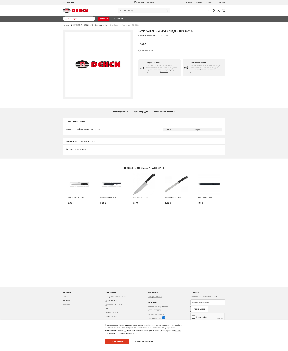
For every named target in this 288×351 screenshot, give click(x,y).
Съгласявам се (117, 341)
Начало (66, 25)
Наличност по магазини (150, 55)
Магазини (118, 19)
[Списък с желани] (213, 10)
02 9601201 (70, 2)
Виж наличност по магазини (76, 149)
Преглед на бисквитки (144, 341)
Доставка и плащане (114, 304)
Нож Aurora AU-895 (108, 197)
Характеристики (120, 111)
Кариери (66, 304)
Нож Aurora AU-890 (140, 197)
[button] (218, 10)
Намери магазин (155, 297)
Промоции (104, 19)
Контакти (221, 2)
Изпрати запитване (156, 314)
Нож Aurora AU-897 (205, 197)
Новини (199, 2)
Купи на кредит (141, 111)
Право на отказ (112, 312)
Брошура (209, 2)
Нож (106, 25)
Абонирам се (199, 309)
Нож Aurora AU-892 (76, 197)
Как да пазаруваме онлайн (116, 297)
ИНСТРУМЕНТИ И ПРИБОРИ (82, 25)
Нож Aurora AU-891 (173, 197)
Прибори (99, 25)
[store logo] (75, 10)
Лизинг (108, 308)
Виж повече (164, 72)
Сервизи (188, 2)
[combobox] (144, 10)
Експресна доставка (146, 2)
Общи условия (111, 316)
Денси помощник (112, 301)
